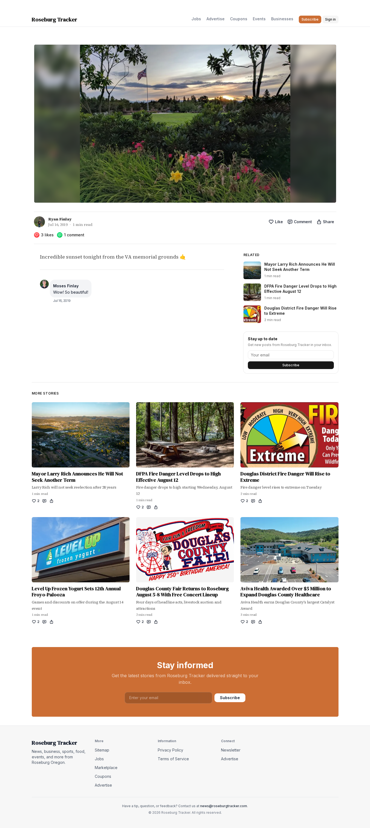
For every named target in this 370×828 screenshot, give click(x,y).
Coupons (238, 18)
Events (259, 18)
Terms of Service (173, 758)
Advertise (215, 18)
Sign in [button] (330, 19)
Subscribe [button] (310, 19)
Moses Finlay (66, 285)
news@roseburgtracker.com (223, 806)
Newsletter (230, 750)
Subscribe (290, 365)
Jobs (196, 18)
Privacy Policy (170, 750)
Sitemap (102, 750)
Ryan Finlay (59, 219)
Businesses (282, 18)
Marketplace (106, 767)
